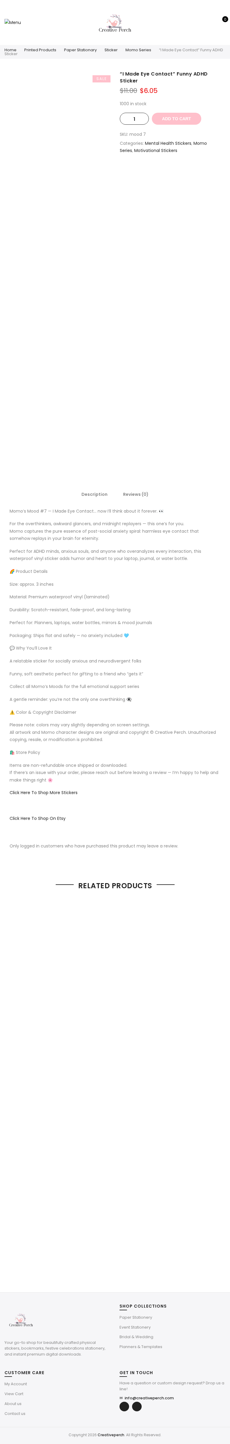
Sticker (111, 50)
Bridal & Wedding (136, 1337)
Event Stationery (135, 1327)
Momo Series (138, 50)
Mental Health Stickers (168, 143)
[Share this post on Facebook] (152, 171)
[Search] (202, 22)
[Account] (211, 22)
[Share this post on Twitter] (164, 171)
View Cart (13, 1394)
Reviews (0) (136, 494)
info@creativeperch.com (146, 1398)
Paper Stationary (80, 50)
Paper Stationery (135, 1317)
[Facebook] (124, 1406)
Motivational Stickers (155, 150)
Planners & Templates (140, 1347)
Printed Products (40, 50)
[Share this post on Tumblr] (188, 171)
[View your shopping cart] (221, 22)
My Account (15, 1384)
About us (13, 1404)
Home (10, 50)
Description (94, 494)
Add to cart (176, 118)
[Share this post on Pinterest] (176, 171)
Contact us (14, 1413)
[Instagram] (137, 1406)
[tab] (94, 494)
